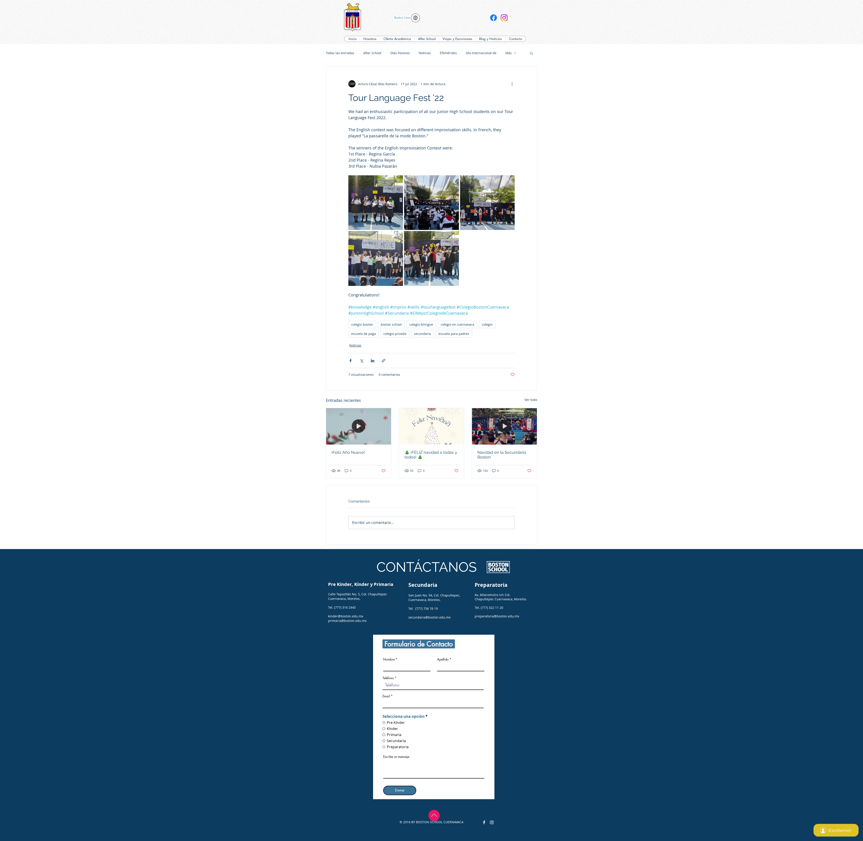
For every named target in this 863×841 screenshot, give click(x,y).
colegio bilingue (421, 324)
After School (372, 53)
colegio (487, 324)
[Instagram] (504, 17)
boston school (391, 324)
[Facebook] (493, 17)
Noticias (425, 53)
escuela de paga (363, 334)
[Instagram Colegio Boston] (491, 822)
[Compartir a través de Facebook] (350, 360)
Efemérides (448, 53)
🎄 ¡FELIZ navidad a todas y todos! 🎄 (431, 454)
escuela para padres (453, 334)
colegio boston (362, 324)
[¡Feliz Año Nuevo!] (358, 426)
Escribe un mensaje (396, 756)
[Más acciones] (512, 84)
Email (386, 696)
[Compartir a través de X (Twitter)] (361, 360)
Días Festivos (400, 53)
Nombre (389, 659)
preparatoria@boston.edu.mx (497, 616)
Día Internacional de (481, 53)
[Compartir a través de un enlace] (383, 360)
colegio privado (394, 334)
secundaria (422, 334)
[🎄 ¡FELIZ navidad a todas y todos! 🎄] (431, 426)
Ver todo (531, 400)
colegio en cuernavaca (457, 324)
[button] (397, 38)
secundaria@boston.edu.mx (429, 617)
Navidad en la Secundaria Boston (501, 454)
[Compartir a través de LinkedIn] (372, 360)
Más (508, 53)
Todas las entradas (340, 53)
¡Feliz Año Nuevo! (348, 452)
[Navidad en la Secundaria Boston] (504, 426)
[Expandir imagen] (375, 202)
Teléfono (388, 678)
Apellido (443, 659)
